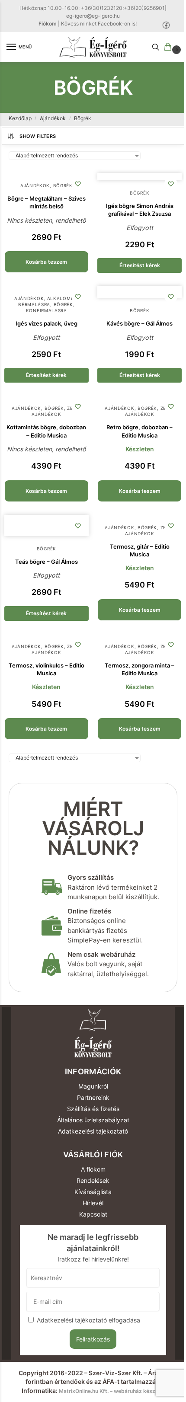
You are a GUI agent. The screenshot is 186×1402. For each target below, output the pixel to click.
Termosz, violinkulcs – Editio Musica (46, 669)
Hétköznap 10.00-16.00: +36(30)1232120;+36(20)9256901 (92, 8)
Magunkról (93, 1086)
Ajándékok (53, 118)
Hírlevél (93, 1203)
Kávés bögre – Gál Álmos (139, 323)
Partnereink (93, 1097)
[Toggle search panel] (155, 47)
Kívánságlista (93, 1191)
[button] (170, 47)
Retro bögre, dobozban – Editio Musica (139, 431)
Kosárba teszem (46, 262)
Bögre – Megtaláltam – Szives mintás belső (46, 202)
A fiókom (93, 1169)
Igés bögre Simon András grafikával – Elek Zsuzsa (139, 209)
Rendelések (93, 1180)
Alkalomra (62, 298)
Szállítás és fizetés (93, 1108)
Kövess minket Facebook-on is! (99, 23)
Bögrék (63, 185)
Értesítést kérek (139, 265)
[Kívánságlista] (77, 183)
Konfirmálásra (46, 310)
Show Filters (37, 136)
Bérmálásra (34, 304)
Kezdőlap (20, 118)
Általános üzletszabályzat (93, 1120)
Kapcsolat (93, 1214)
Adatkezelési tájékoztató (93, 1131)
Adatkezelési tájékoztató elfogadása (88, 1320)
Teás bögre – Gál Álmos (46, 561)
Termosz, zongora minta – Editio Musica (139, 669)
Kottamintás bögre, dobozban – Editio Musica (46, 431)
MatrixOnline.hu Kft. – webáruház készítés (112, 1391)
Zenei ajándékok (56, 411)
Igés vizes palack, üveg (46, 323)
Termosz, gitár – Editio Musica (140, 550)
